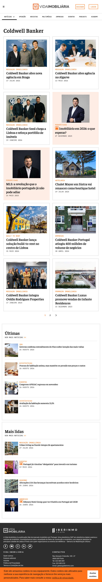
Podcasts (83, 17)
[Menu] (3, 6)
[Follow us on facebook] (5, 546)
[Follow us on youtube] (12, 546)
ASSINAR (80, 7)
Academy (94, 17)
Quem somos (8, 556)
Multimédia (47, 17)
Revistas (34, 17)
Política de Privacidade (11, 563)
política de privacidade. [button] (63, 578)
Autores (6, 561)
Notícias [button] (8, 17)
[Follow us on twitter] (30, 546)
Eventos (71, 17)
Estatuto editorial (9, 558)
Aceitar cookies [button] (92, 574)
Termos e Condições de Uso (13, 565)
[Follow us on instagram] (18, 546)
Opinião (22, 17)
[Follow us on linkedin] (24, 546)
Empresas (59, 17)
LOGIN (93, 7)
